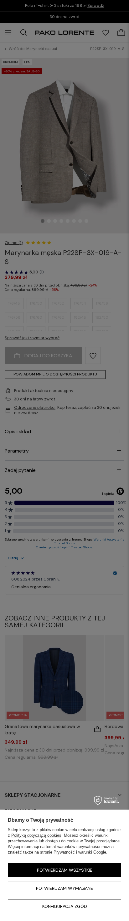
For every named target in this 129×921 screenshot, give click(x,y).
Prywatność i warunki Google (80, 852)
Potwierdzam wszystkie (64, 870)
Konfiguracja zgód (64, 906)
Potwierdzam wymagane (64, 888)
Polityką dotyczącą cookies (36, 835)
